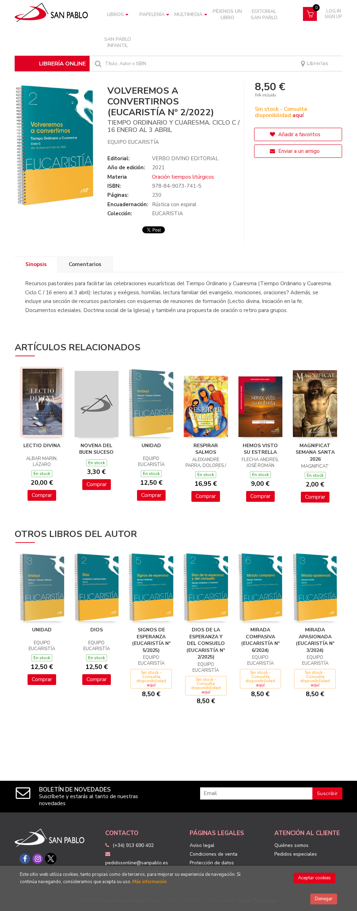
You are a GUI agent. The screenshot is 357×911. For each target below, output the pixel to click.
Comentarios (85, 264)
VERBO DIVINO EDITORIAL (185, 158)
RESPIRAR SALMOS (205, 449)
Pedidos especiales (295, 854)
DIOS (96, 629)
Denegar (324, 899)
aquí (298, 115)
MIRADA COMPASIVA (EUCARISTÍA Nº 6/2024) (260, 640)
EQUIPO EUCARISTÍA (133, 142)
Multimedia (188, 14)
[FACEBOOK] (25, 859)
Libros (115, 14)
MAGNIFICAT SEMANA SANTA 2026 (315, 452)
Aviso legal (202, 845)
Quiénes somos (291, 845)
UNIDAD (151, 445)
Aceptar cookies (314, 878)
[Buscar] (97, 63)
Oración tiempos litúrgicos (183, 176)
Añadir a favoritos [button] (298, 134)
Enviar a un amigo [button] (298, 151)
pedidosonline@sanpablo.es (136, 862)
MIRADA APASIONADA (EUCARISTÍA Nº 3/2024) (315, 640)
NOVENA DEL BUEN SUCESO (96, 449)
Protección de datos (212, 862)
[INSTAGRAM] (37, 859)
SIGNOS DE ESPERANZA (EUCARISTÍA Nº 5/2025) (151, 640)
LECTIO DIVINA (41, 445)
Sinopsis (36, 264)
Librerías (316, 63)
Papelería (152, 14)
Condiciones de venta (213, 854)
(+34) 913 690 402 (133, 845)
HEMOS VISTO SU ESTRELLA (260, 449)
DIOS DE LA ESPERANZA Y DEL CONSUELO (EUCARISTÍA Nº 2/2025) (206, 643)
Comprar (42, 495)
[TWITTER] (50, 859)
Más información (149, 882)
